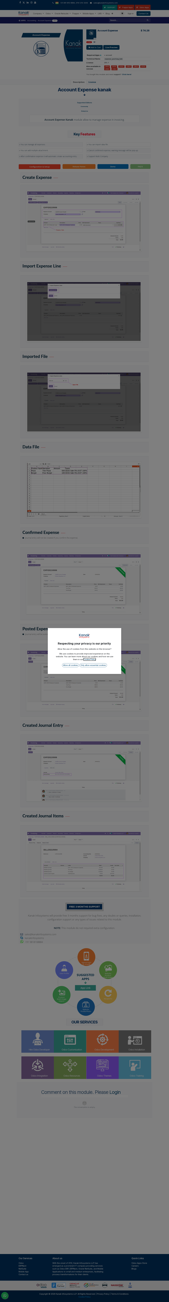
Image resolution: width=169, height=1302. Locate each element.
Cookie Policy (90, 659)
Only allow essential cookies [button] (93, 665)
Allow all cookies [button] (70, 665)
